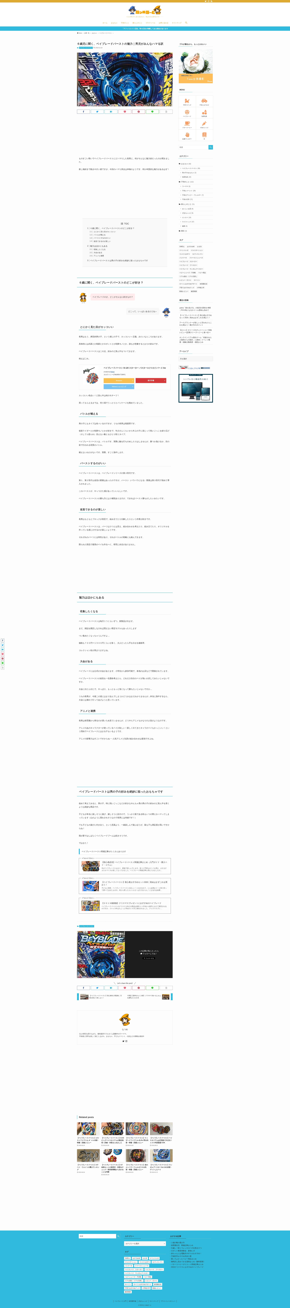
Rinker (112, 372)
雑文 (184, 231)
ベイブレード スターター (188, 261)
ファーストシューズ (196, 258)
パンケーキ (183, 258)
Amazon (119, 380)
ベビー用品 (202, 273)
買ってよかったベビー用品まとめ (184, 1259)
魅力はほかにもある (99, 246)
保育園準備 (132, 1301)
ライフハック (188, 222)
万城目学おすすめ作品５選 (181, 1256)
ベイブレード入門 (120, 1301)
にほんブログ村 (194, 368)
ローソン (197, 280)
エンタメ (186, 217)
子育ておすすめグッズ (186, 287)
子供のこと (187, 182)
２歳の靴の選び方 (178, 1243)
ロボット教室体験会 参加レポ (183, 1251)
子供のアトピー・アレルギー (193, 195)
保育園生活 (203, 284)
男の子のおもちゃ (189, 173)
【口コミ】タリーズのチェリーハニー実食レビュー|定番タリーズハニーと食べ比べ (195, 331)
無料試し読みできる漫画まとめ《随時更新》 (188, 1262)
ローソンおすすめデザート (188, 284)
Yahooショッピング (119, 386)
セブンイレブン (197, 254)
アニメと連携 (99, 256)
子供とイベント (189, 191)
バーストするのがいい (102, 238)
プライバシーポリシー (168, 1301)
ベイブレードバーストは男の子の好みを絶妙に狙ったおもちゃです (119, 260)
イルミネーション (197, 250)
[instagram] (208, 1)
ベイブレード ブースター (188, 265)
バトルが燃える (100, 235)
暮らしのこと (187, 204)
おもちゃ (186, 164)
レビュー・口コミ (185, 280)
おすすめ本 (191, 246)
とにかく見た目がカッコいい (105, 232)
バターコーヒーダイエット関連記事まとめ (187, 1264)
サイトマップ (154, 1301)
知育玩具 (186, 177)
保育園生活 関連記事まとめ (182, 1245)
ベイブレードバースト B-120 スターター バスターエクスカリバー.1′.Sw (135, 368)
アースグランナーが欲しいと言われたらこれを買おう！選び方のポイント (195, 324)
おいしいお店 (187, 209)
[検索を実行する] (210, 147)
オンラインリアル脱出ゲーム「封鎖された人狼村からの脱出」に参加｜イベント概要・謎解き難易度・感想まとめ (195, 339)
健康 (184, 226)
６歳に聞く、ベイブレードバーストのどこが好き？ (112, 228)
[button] (186, 22)
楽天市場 (151, 380)
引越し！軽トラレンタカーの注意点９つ (186, 1248)
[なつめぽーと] (145, 9)
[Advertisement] (125, 137)
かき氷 (199, 246)
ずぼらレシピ (187, 213)
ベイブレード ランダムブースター (191, 269)
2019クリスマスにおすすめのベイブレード (187, 1267)
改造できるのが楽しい (102, 241)
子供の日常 (187, 199)
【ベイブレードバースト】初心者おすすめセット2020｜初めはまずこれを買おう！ (195, 316)
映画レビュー (183, 291)
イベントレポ (183, 250)
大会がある (98, 253)
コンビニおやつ (184, 254)
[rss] (211, 1)
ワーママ (186, 186)
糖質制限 (194, 291)
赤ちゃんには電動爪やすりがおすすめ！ (186, 1253)
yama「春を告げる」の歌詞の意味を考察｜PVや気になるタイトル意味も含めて (195, 309)
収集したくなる (100, 249)
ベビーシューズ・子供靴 (187, 273)
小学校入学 (200, 287)
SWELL (181, 246)
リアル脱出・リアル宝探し (188, 276)
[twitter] (205, 1)
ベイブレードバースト (86, 47)
